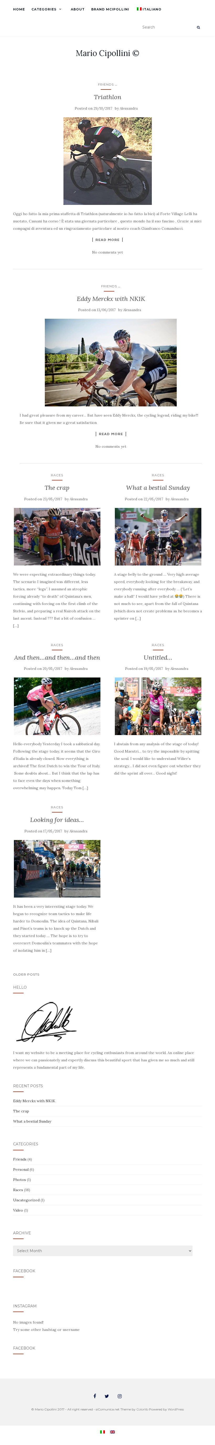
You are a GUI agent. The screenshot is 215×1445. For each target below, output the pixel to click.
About (78, 9)
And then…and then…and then (57, 657)
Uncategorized (26, 1200)
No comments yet (107, 252)
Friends (106, 84)
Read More (107, 240)
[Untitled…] (158, 706)
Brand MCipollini (110, 9)
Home (19, 9)
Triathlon (107, 97)
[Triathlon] (107, 161)
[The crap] (57, 536)
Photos (19, 1179)
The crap (57, 488)
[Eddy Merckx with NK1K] (111, 362)
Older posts (26, 974)
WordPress (176, 1409)
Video (18, 1210)
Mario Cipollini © (107, 53)
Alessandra (129, 108)
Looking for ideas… (57, 820)
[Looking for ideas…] (57, 869)
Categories (43, 9)
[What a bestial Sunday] (158, 536)
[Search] (198, 27)
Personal (21, 1169)
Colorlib (142, 1409)
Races (57, 475)
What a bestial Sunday (158, 488)
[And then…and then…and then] (57, 706)
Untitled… (158, 657)
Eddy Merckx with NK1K (111, 299)
